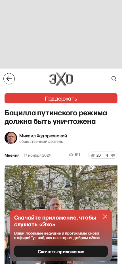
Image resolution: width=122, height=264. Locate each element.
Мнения (12, 155)
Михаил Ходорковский (43, 135)
